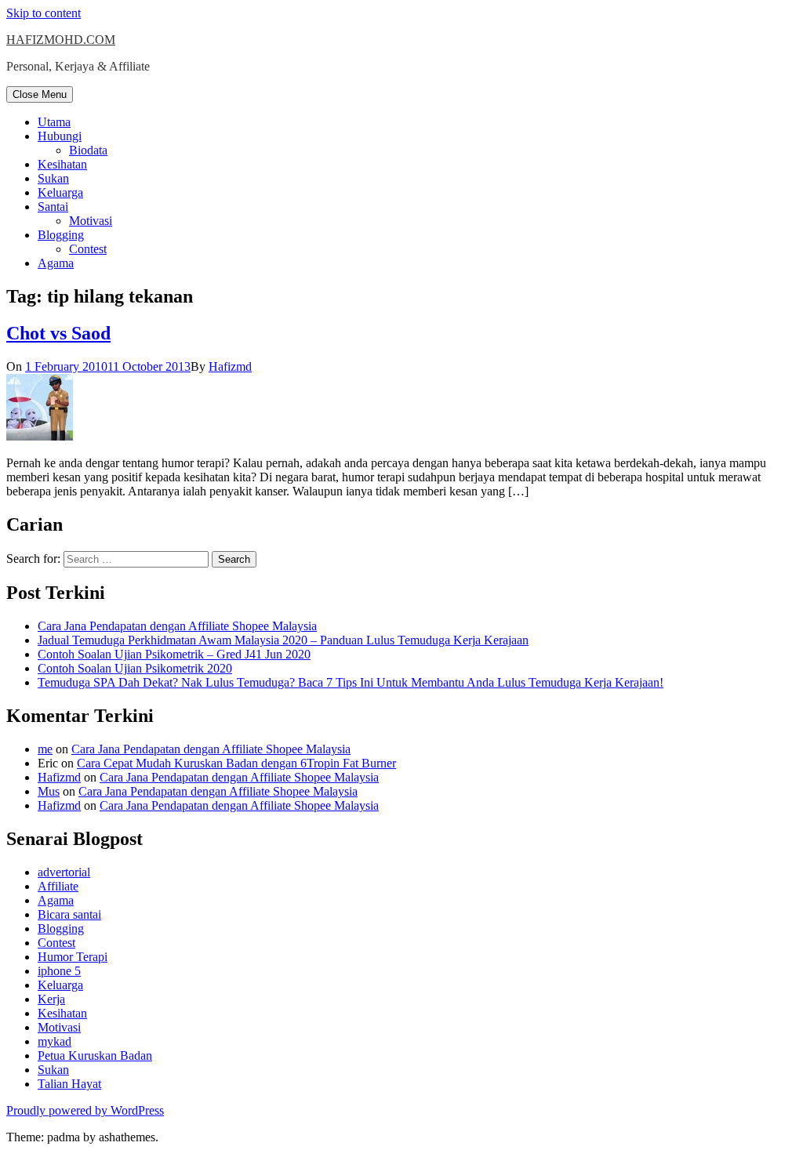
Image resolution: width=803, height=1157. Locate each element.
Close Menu (40, 94)
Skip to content (43, 13)
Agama (56, 263)
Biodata (88, 150)
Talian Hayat (69, 1083)
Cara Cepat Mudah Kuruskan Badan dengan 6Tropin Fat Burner (236, 763)
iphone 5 (59, 970)
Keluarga (60, 192)
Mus (49, 791)
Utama (54, 122)
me (45, 749)
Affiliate (58, 886)
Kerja (51, 999)
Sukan (53, 178)
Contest (88, 249)
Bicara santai (69, 914)
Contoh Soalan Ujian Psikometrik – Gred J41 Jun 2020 (174, 654)
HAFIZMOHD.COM (60, 39)
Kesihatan (62, 164)
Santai (53, 206)
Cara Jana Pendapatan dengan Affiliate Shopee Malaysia (177, 626)
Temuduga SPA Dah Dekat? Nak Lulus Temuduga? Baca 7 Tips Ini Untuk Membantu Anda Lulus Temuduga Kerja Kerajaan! (350, 682)
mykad (54, 1041)
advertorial (64, 872)
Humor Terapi (72, 956)
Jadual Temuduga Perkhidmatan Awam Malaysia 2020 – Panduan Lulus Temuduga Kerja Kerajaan (283, 640)
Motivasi (90, 220)
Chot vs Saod (58, 333)
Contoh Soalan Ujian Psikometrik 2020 (135, 668)
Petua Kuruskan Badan (95, 1055)
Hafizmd (230, 366)
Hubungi (60, 136)
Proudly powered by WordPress (85, 1110)
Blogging (61, 234)
